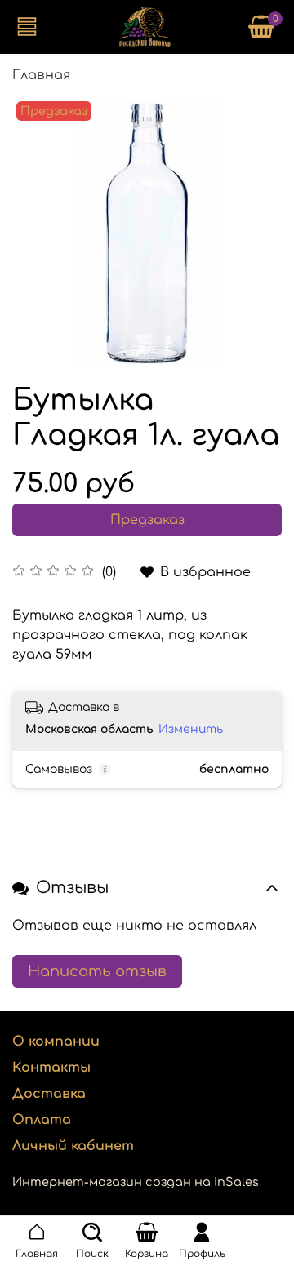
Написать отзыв (97, 971)
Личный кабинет (73, 1146)
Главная (41, 75)
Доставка (49, 1093)
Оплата (41, 1120)
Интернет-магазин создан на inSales (135, 1181)
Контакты (51, 1067)
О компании (56, 1041)
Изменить (190, 729)
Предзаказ (147, 520)
